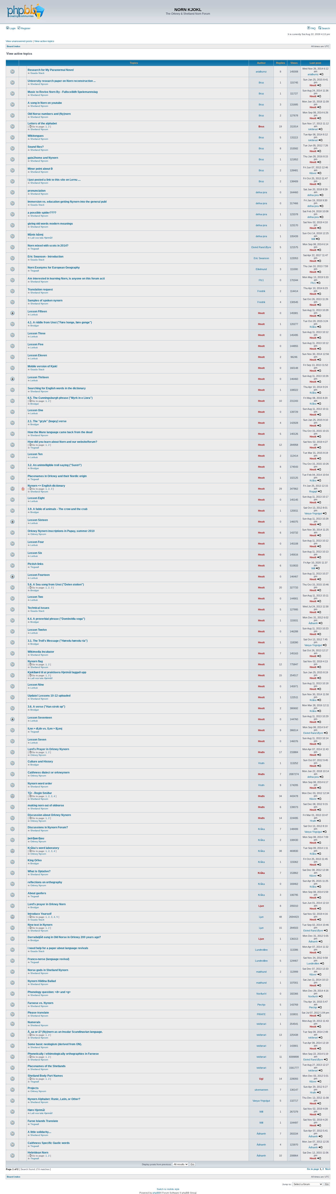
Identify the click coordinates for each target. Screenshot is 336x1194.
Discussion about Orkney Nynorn (49, 815)
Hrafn (261, 752)
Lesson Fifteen (37, 311)
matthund (261, 971)
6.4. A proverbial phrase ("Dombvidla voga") (56, 618)
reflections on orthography (45, 882)
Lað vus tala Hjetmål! (41, 237)
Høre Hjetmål (36, 1110)
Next (327, 1169)
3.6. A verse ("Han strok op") (46, 706)
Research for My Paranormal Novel (51, 70)
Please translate (38, 1012)
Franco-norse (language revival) (48, 959)
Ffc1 (261, 280)
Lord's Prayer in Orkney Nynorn (48, 749)
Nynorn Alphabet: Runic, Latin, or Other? (54, 1099)
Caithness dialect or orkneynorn (48, 772)
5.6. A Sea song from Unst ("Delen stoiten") (56, 584)
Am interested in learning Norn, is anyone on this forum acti (66, 278)
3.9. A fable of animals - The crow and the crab (57, 509)
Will (313, 239)
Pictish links (35, 564)
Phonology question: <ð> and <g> (49, 992)
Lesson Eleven (37, 355)
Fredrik (261, 291)
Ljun (261, 905)
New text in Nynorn (40, 924)
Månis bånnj (35, 234)
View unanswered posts (19, 41)
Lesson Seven (37, 739)
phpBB (156, 1192)
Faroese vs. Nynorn (40, 1003)
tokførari (313, 129)
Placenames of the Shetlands (47, 1066)
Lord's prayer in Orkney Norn (47, 904)
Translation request (40, 289)
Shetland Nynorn (39, 84)
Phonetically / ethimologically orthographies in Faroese (63, 1053)
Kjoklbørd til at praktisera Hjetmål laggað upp (57, 672)
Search (325, 28)
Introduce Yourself (39, 913)
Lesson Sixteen (38, 520)
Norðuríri (261, 993)
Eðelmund (261, 269)
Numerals (34, 1022)
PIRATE (261, 1014)
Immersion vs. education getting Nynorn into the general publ (67, 201)
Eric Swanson (261, 258)
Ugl (261, 1078)
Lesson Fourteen (39, 575)
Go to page (313, 1169)
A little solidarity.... (39, 1132)
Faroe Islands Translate (43, 1121)
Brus (261, 82)
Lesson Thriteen (38, 377)
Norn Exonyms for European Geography (54, 267)
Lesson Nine (36, 684)
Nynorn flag (35, 661)
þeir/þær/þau (36, 838)
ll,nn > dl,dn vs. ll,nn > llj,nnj (45, 728)
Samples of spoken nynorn (45, 300)
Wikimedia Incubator (41, 651)
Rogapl (313, 491)
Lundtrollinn (261, 949)
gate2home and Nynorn (43, 157)
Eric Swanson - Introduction (45, 256)
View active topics (44, 41)
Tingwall (34, 248)
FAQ (313, 28)
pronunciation (36, 190)
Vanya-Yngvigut (313, 513)
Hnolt (313, 85)
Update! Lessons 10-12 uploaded (49, 695)
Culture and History (40, 761)
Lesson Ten (35, 454)
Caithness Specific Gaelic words (49, 1143)
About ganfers (37, 893)
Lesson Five (35, 344)
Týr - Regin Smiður (40, 793)
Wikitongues (36, 135)
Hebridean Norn (38, 1152)
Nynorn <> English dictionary (46, 485)
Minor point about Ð (40, 168)
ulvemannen (261, 1089)
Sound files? (36, 146)
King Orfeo (35, 860)
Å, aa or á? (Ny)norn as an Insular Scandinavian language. (65, 1031)
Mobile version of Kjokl (42, 366)
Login (12, 28)
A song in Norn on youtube (45, 103)
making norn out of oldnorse (46, 805)
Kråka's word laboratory (43, 848)
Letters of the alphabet (42, 123)
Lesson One (35, 410)
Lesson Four (36, 542)
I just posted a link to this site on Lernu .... (54, 179)
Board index (13, 46)
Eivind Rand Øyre (261, 247)
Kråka (313, 326)
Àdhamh (313, 623)
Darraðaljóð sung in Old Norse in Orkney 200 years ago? (64, 937)
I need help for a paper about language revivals (58, 948)
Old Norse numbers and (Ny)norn (49, 113)
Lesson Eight (36, 498)
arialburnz (261, 71)
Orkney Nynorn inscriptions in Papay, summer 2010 (61, 531)
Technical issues (38, 607)
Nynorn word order (40, 783)
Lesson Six (35, 553)
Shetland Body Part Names (45, 1075)
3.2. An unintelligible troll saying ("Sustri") (55, 465)
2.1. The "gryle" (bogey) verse (47, 421)
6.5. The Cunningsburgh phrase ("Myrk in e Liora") (60, 398)
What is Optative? (39, 871)
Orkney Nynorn (38, 534)
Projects (33, 1088)
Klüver (313, 173)
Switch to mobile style (168, 1189)
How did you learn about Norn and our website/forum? (62, 441)
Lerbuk (34, 314)
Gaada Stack (37, 73)
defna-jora (261, 192)
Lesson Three (36, 333)
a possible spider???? (42, 212)
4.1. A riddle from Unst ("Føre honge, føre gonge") (60, 322)
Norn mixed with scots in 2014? (48, 245)
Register (25, 28)
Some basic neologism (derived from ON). (55, 1044)
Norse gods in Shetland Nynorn (48, 970)
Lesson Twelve (37, 629)
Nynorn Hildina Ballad (42, 981)
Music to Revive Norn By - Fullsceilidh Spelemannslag (63, 92)
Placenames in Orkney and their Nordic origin (57, 476)
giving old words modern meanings (50, 223)
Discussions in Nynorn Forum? (48, 827)
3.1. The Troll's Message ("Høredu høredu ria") (58, 640)
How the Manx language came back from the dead (60, 432)
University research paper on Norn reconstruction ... (62, 81)
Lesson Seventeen (40, 717)
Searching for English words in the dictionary (57, 388)
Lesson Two (35, 596)
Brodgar (34, 325)
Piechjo (261, 1004)
